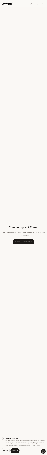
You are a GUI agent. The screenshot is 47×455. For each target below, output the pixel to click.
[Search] (36, 3)
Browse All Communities (23, 242)
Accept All (15, 450)
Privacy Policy (35, 445)
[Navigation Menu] (42, 3)
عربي (30, 3)
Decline (5, 450)
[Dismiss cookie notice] (22, 450)
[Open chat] (43, 451)
